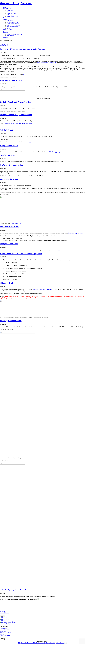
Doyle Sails (3, 631)
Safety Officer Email (9, 145)
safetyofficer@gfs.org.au (55, 152)
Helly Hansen (3, 628)
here (24, 74)
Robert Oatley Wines (5, 632)
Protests (9, 28)
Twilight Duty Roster (9, 244)
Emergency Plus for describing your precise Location (22, 49)
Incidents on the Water (9, 227)
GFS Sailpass (10, 14)
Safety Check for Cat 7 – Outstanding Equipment (21, 253)
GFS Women (10, 20)
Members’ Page (11, 10)
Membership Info (11, 13)
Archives (2, 638)
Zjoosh (2, 634)
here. (59, 250)
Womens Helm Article (16, 223)
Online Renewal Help (12, 16)
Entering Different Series (10, 320)
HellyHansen (21, 643)
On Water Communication (11, 165)
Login (65, 643)
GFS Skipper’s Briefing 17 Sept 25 (41, 289)
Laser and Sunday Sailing (13, 25)
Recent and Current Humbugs (14, 34)
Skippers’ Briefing (8, 283)
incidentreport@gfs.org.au (75, 233)
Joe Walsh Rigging (5, 629)
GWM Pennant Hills (5, 635)
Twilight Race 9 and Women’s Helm (15, 102)
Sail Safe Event (6, 130)
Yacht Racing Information (13, 22)
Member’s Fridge (7, 155)
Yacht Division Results (13, 23)
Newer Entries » (4, 45)
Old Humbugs (10, 35)
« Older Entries (4, 44)
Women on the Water (9, 179)
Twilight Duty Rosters (12, 26)
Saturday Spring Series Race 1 (13, 590)
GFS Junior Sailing (5, 623)
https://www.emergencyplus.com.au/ (46, 62)
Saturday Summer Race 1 (11, 80)
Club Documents (11, 11)
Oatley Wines (56, 643)
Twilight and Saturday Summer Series (16, 114)
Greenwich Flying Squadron (16, 3)
